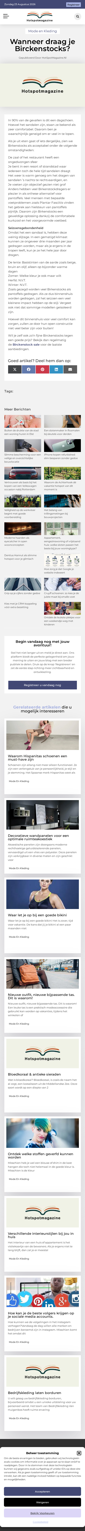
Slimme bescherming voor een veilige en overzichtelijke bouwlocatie (22, 458)
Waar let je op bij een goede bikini (37, 915)
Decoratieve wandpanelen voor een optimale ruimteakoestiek (38, 837)
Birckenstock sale (26, 344)
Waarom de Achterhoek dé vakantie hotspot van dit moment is (60, 486)
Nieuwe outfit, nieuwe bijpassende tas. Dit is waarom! (41, 996)
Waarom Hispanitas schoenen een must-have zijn (37, 757)
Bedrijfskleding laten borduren (34, 1393)
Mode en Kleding (42, 31)
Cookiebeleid (40, 1521)
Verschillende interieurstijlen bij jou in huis (41, 1235)
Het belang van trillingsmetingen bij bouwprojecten (56, 514)
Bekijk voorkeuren (42, 1513)
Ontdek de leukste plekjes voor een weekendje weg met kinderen (62, 621)
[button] (79, 1453)
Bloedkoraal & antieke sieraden (34, 1074)
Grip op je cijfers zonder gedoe (22, 593)
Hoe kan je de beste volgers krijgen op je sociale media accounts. (41, 1314)
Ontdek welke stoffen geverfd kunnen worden (40, 1155)
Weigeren (42, 1502)
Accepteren (42, 1491)
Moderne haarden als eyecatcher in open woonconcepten (16, 541)
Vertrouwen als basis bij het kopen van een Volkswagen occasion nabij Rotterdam (20, 486)
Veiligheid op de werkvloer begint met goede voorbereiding (19, 514)
